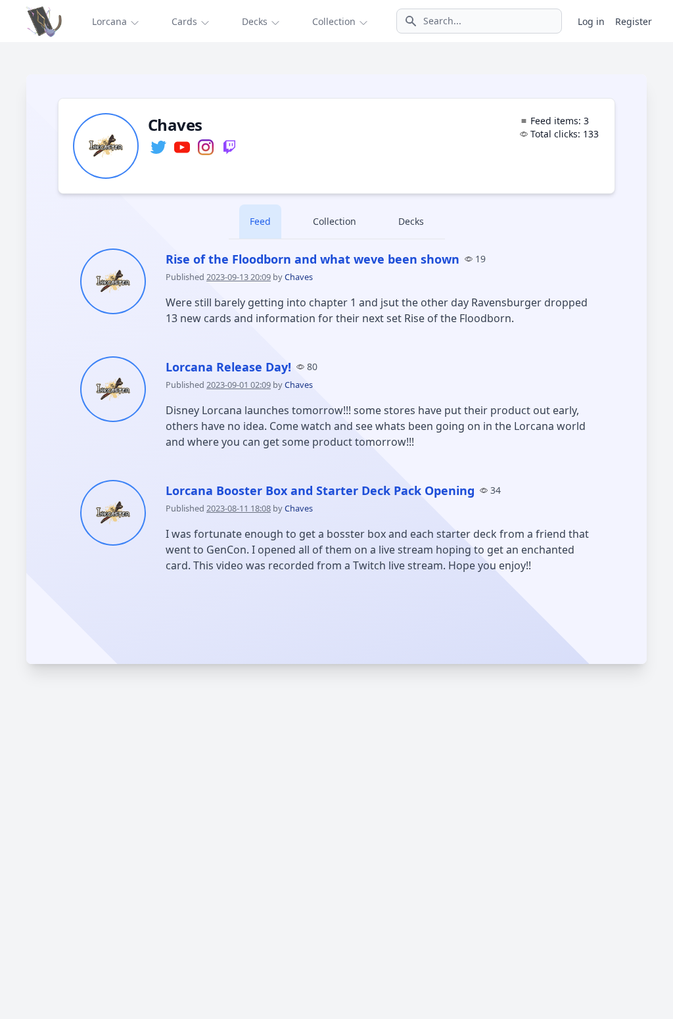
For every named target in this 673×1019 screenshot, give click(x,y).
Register (633, 21)
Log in (591, 21)
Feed (260, 221)
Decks (411, 221)
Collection (334, 221)
